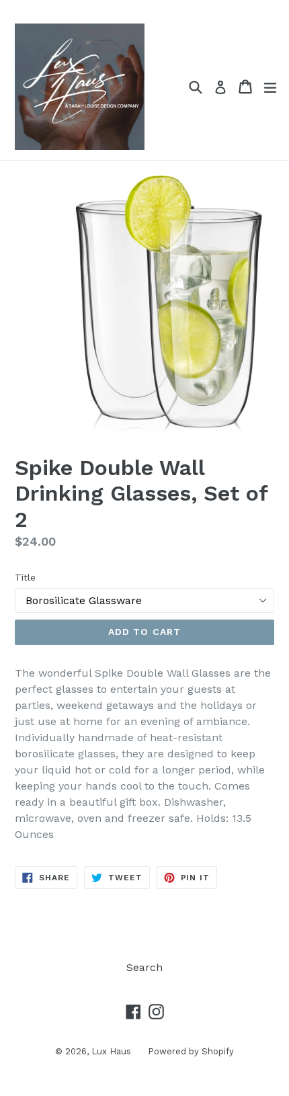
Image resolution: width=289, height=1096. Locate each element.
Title (25, 577)
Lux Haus (111, 1051)
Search (144, 967)
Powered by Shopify (191, 1051)
